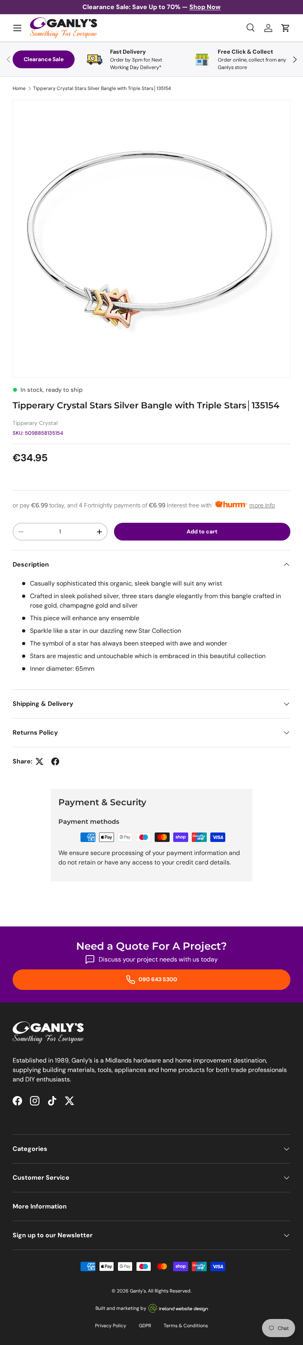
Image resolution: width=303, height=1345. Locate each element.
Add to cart (202, 531)
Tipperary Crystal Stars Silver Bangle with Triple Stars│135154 (102, 88)
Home (19, 88)
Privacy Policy (110, 1326)
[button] (285, 28)
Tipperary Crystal (35, 423)
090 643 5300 (157, 979)
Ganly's (138, 1291)
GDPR (145, 1326)
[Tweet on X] (39, 761)
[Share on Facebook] (55, 761)
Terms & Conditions (186, 1326)
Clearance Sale (44, 59)
